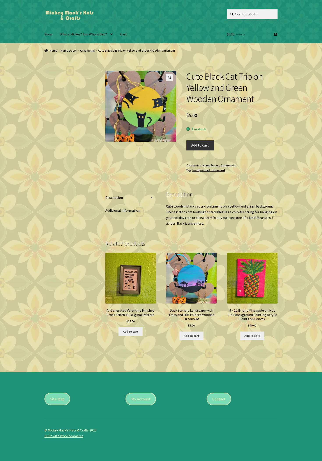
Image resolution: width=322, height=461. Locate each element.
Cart (123, 34)
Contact (218, 399)
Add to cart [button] (130, 332)
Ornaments (87, 50)
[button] (169, 77)
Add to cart (200, 145)
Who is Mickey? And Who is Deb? (83, 34)
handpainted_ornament (208, 170)
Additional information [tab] (122, 210)
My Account (140, 399)
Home (53, 50)
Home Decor (69, 50)
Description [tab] (114, 197)
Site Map (57, 399)
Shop (48, 34)
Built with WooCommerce (63, 436)
